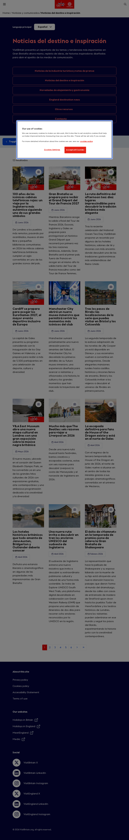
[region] (64, 139)
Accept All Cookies (75, 150)
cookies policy (86, 141)
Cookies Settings (52, 150)
